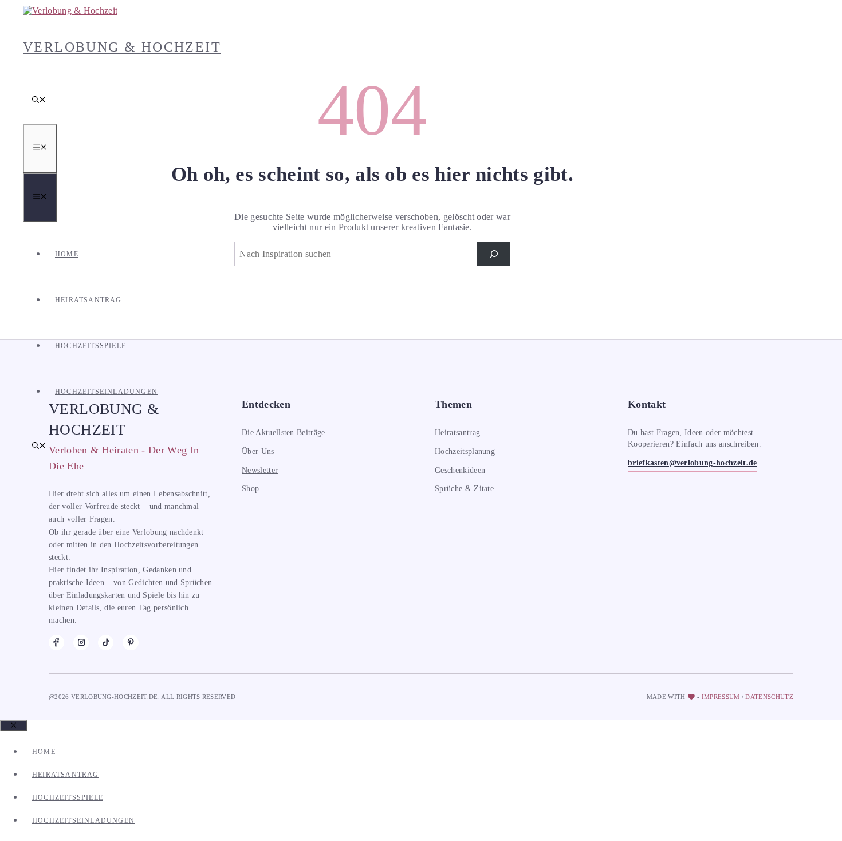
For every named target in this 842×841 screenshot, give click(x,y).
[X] (130, 642)
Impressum (721, 696)
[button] (39, 101)
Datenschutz (769, 696)
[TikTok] (105, 642)
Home (66, 254)
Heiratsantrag (88, 300)
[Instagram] (81, 642)
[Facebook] (56, 642)
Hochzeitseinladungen (106, 392)
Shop (250, 488)
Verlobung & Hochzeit (122, 47)
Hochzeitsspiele (90, 346)
